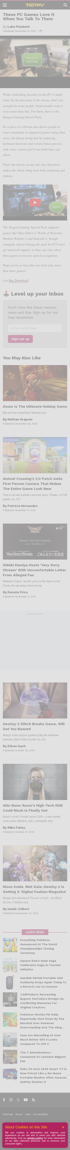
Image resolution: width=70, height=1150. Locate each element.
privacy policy (35, 1138)
